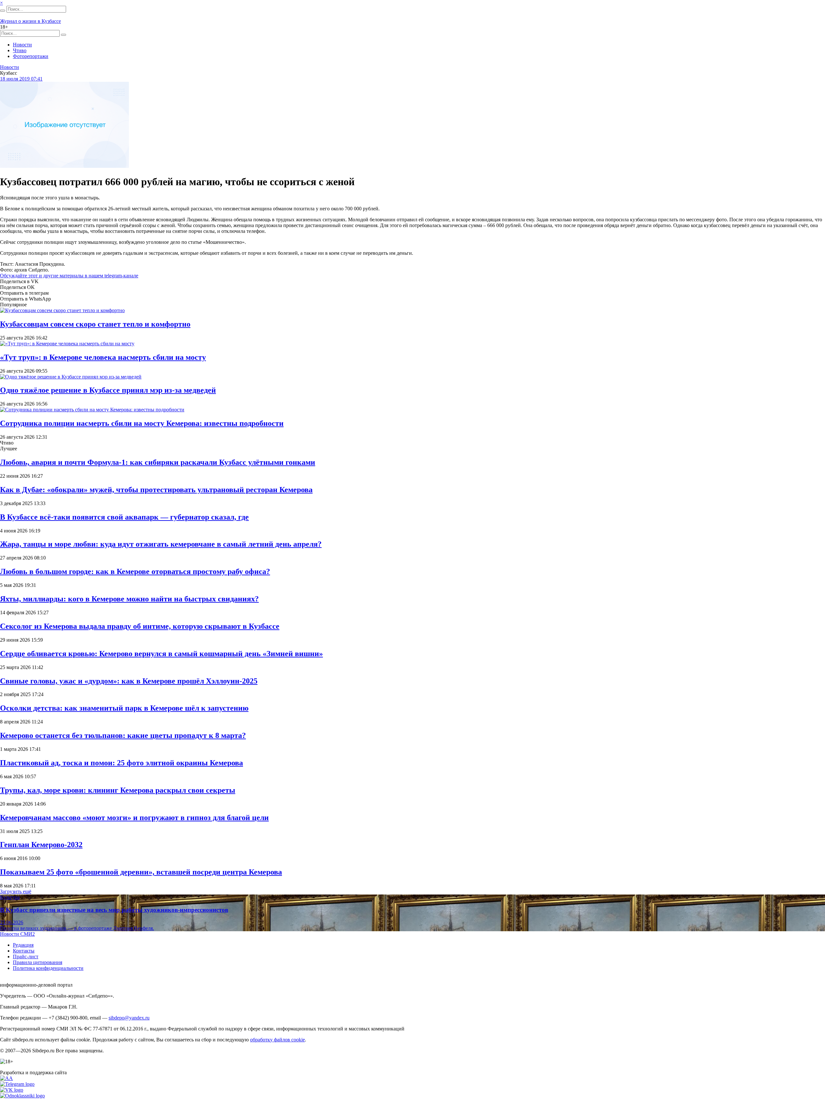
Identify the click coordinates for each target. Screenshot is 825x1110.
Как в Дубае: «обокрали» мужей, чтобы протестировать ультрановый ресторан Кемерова (156, 489)
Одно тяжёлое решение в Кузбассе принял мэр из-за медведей (108, 390)
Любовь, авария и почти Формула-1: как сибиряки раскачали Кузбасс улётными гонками (157, 462)
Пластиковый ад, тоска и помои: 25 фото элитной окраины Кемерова (121, 763)
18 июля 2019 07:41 (21, 78)
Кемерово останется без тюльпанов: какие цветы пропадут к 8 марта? (123, 735)
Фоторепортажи (30, 56)
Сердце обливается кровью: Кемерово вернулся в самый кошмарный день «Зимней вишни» (161, 653)
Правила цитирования (37, 962)
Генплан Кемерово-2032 (41, 844)
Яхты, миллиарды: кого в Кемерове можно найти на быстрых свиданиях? (129, 599)
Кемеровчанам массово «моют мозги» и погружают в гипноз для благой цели (134, 817)
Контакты (23, 950)
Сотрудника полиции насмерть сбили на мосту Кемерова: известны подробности (142, 423)
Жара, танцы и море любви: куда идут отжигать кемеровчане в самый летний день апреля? (161, 544)
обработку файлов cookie (277, 1039)
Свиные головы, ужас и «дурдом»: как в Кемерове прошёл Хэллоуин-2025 (128, 681)
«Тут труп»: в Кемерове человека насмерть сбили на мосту (103, 357)
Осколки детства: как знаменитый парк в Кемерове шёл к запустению (124, 708)
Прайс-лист (25, 956)
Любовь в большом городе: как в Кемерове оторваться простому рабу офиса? (135, 571)
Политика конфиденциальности (48, 968)
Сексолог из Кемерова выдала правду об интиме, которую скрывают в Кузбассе (139, 626)
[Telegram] (17, 1084)
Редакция (23, 945)
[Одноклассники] (22, 1095)
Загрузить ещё (15, 891)
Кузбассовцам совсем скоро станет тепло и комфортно (95, 324)
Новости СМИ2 (17, 934)
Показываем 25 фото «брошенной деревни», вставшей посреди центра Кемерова (141, 872)
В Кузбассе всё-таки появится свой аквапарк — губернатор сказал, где (124, 517)
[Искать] (2, 11)
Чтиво (19, 50)
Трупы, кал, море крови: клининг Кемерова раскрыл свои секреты (117, 790)
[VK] (11, 1090)
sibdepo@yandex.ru (129, 1017)
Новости (22, 44)
